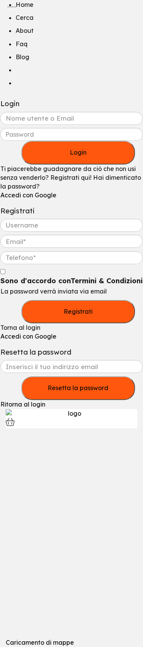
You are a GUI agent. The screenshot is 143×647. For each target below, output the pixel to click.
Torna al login (20, 327)
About (25, 30)
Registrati (78, 311)
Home (25, 4)
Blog (22, 57)
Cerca (25, 17)
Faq (21, 44)
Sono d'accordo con (71, 280)
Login (78, 152)
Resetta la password (78, 388)
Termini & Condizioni (107, 280)
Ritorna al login (22, 404)
